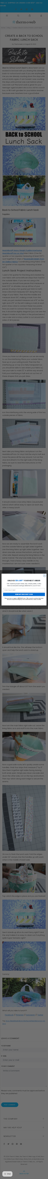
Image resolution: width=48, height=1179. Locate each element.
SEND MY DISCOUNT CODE (24, 594)
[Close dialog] (44, 575)
